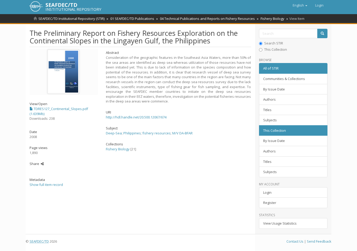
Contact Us (294, 241)
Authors (269, 99)
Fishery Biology (272, 18)
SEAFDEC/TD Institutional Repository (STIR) (71, 18)
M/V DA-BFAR (182, 133)
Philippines (132, 133)
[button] (300, 5)
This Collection (275, 49)
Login (267, 192)
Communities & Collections (284, 78)
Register (269, 202)
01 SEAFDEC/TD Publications (132, 18)
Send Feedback (319, 241)
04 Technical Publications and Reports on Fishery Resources (207, 18)
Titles (267, 109)
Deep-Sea (114, 133)
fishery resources (156, 133)
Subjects (270, 120)
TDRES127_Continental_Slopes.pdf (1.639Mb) (59, 111)
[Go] (322, 33)
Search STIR (273, 43)
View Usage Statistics (280, 223)
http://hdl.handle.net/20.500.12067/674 (136, 117)
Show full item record (46, 184)
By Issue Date (274, 89)
